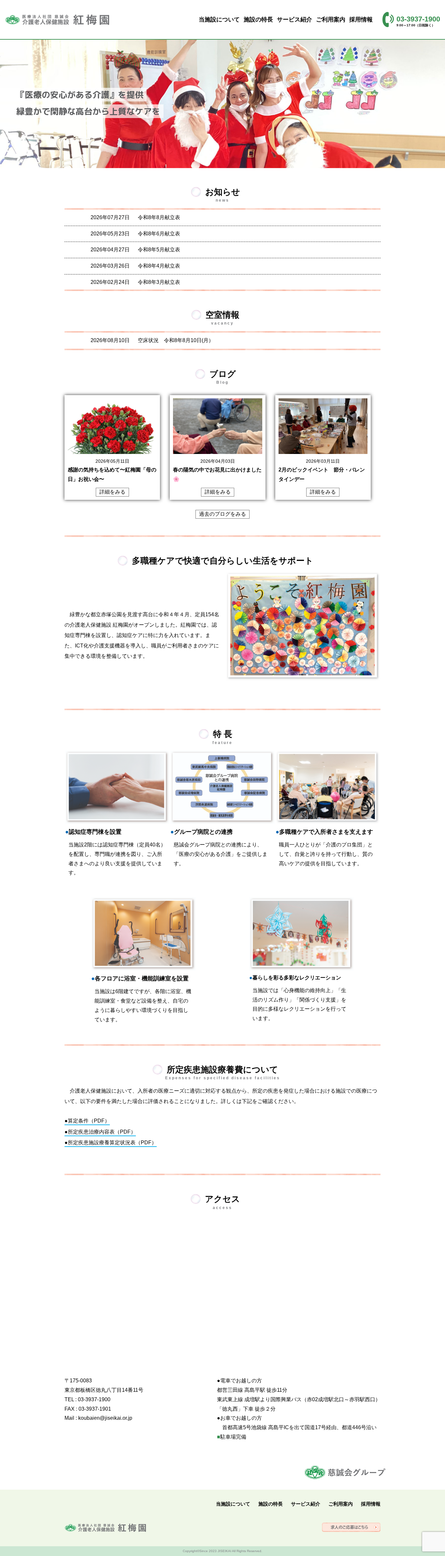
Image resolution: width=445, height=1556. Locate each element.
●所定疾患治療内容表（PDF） (100, 1132)
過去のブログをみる (222, 514)
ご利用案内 (330, 19)
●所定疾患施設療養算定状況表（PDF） (111, 1142)
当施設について (219, 19)
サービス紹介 (294, 19)
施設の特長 (258, 19)
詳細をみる (112, 492)
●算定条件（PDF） (87, 1121)
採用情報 (361, 19)
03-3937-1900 (418, 19)
